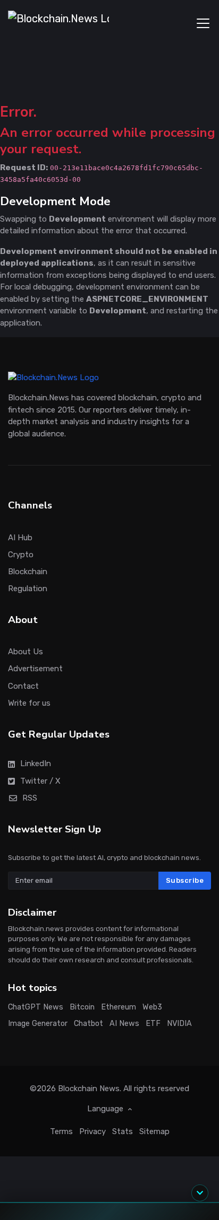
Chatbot (88, 1023)
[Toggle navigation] (203, 23)
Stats (122, 1131)
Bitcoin (82, 1007)
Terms (61, 1131)
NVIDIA (179, 1023)
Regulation (27, 588)
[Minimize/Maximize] (199, 1192)
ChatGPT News (35, 1007)
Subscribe (185, 881)
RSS (29, 798)
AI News (124, 1023)
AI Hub (20, 537)
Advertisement (35, 669)
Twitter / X (40, 781)
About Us (25, 652)
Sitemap (154, 1131)
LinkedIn (35, 764)
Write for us (29, 703)
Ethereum (118, 1007)
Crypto (20, 554)
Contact (23, 686)
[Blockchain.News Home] (58, 23)
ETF (153, 1023)
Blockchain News (89, 1088)
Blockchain (27, 571)
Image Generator (38, 1023)
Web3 (152, 1007)
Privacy (92, 1131)
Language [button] (106, 1108)
